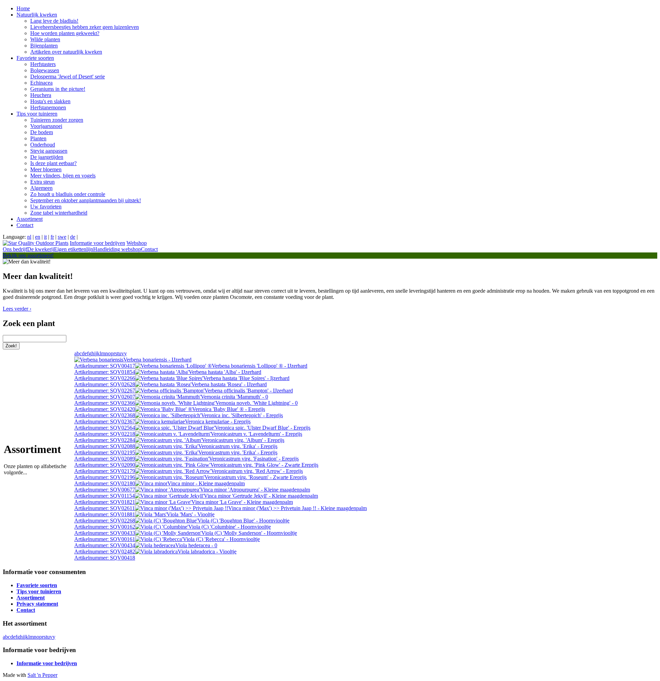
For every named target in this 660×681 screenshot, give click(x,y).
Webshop (136, 243)
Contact (24, 225)
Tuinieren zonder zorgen (56, 120)
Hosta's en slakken (50, 101)
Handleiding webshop (117, 249)
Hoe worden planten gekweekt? (64, 33)
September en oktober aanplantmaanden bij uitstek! (85, 200)
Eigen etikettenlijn (73, 249)
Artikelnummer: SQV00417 (132, 363)
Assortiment (29, 219)
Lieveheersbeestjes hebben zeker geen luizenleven (84, 27)
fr (52, 237)
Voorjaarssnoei (46, 126)
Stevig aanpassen (48, 151)
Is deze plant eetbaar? (53, 163)
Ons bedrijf (15, 249)
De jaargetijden (46, 157)
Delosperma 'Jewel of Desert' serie (67, 76)
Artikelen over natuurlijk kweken (66, 52)
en (37, 237)
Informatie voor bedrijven (97, 243)
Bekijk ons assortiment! (28, 255)
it (45, 237)
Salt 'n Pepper (42, 675)
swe (62, 237)
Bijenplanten (44, 45)
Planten (38, 138)
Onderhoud (42, 145)
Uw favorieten (46, 206)
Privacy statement (37, 604)
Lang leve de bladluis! (54, 21)
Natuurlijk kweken (36, 15)
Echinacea (41, 83)
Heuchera (40, 95)
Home (23, 8)
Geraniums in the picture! (57, 89)
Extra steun (42, 182)
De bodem (41, 132)
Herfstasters (43, 64)
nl (29, 237)
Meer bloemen (46, 169)
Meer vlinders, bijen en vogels (63, 176)
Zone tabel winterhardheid (58, 213)
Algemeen (41, 188)
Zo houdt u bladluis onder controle (67, 194)
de (72, 237)
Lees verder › (17, 309)
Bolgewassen (44, 70)
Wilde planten (45, 39)
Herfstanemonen (48, 107)
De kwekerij (40, 249)
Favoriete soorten (35, 58)
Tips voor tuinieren (36, 114)
